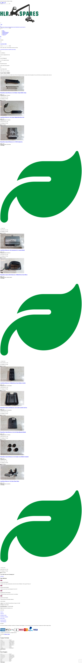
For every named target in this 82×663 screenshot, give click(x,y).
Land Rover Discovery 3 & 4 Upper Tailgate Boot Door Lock (12, 117)
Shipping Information (5, 32)
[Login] (1, 24)
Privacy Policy (2, 618)
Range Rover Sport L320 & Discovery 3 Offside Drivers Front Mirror (13, 274)
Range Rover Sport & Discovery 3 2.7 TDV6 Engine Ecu (11, 141)
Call (1, 576)
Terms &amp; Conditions (4, 616)
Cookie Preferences (3, 621)
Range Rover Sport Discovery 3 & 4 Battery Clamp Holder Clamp (13, 92)
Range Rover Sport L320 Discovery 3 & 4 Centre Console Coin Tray (13, 407)
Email (3, 576)
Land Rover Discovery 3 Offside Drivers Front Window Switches (13, 383)
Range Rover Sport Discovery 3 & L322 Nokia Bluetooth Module (13, 432)
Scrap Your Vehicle (5, 33)
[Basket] (0, 26)
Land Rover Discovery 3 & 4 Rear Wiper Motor (9, 481)
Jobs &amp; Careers (3, 615)
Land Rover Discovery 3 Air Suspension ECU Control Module (12, 250)
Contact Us (4, 34)
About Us (3, 31)
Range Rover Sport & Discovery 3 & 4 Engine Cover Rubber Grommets (14, 456)
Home (3, 30)
